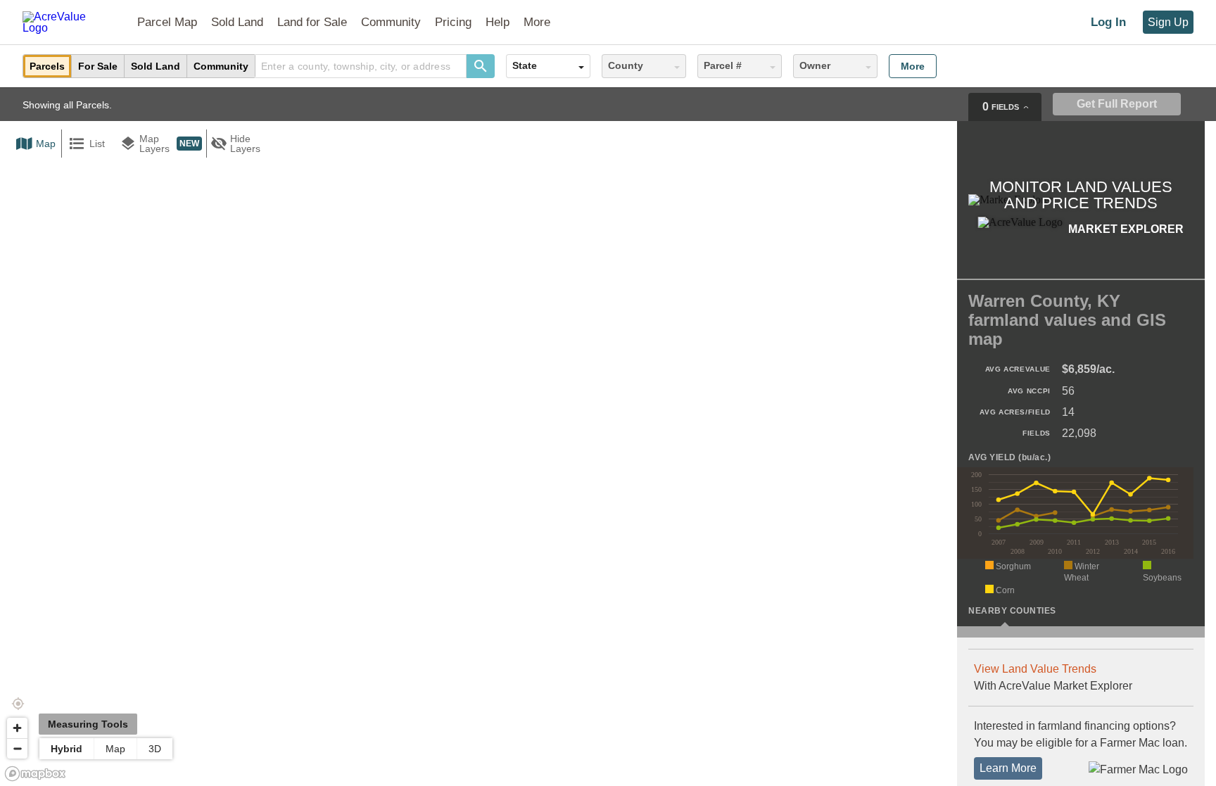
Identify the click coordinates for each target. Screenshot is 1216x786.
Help (497, 22)
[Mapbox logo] (35, 774)
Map (115, 748)
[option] (47, 66)
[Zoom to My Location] (17, 703)
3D (154, 748)
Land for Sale (312, 22)
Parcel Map (167, 22)
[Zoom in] (17, 728)
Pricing (453, 22)
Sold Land (237, 22)
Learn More (1008, 768)
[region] (608, 436)
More (913, 66)
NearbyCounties (1012, 611)
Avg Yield (1009, 457)
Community (391, 22)
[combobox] (361, 66)
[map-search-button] (481, 66)
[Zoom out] (17, 748)
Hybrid (66, 748)
